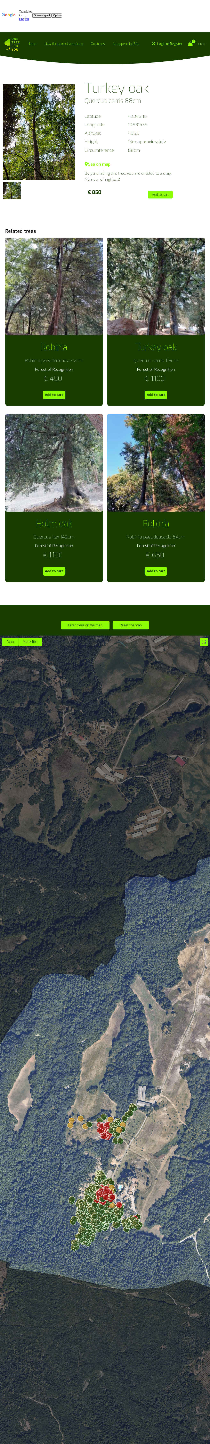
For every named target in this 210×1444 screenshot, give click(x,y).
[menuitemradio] (10, 642)
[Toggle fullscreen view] (204, 642)
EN (200, 44)
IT (204, 44)
